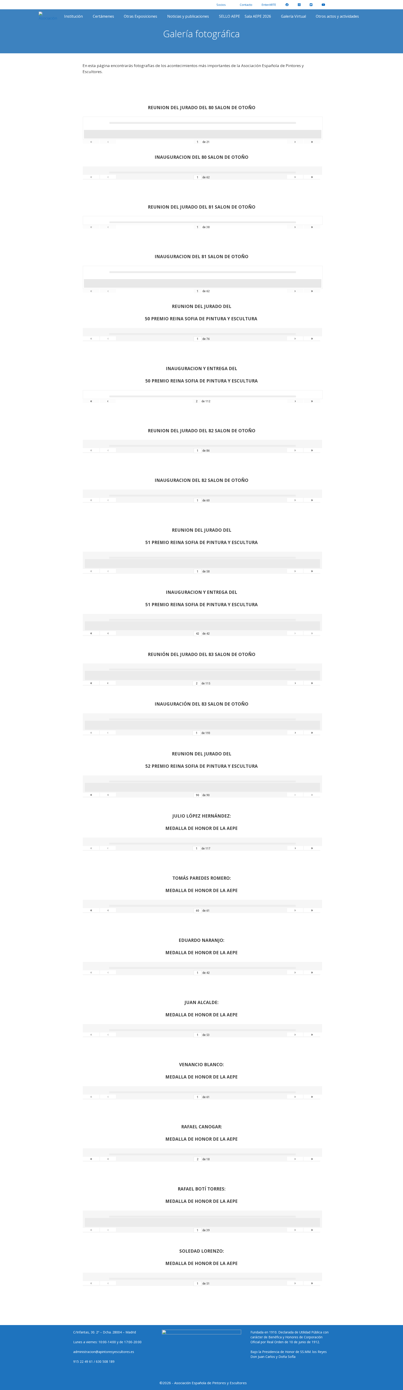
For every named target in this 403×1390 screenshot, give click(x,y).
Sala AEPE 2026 (258, 16)
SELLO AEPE (229, 16)
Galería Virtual (293, 16)
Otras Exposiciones (140, 16)
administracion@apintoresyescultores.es (103, 1351)
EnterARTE (269, 5)
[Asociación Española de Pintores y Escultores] (49, 16)
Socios (221, 5)
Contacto (246, 5)
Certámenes (103, 16)
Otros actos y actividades (337, 16)
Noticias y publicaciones (188, 16)
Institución (73, 16)
